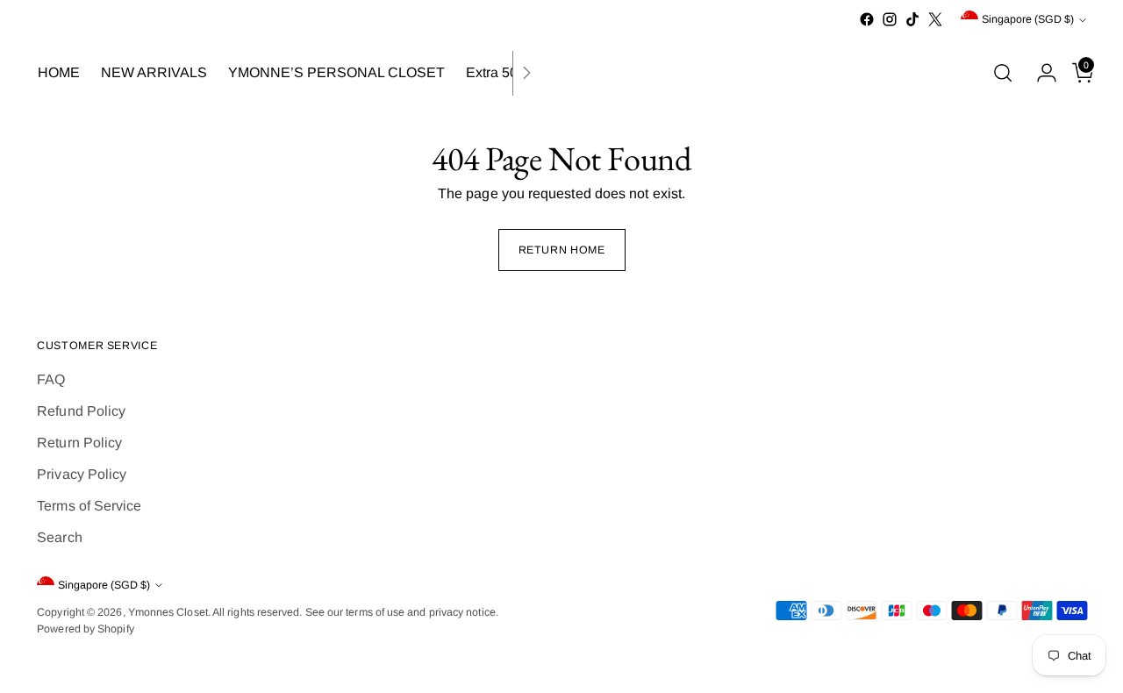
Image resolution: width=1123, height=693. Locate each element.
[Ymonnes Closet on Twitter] (935, 19)
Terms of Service (89, 505)
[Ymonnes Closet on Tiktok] (912, 19)
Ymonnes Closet (168, 612)
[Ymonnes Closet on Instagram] (890, 19)
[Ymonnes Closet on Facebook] (867, 19)
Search (59, 537)
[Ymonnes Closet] (561, 73)
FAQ (51, 379)
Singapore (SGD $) (1028, 19)
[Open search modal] (1002, 72)
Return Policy (79, 442)
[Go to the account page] (1039, 72)
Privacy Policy (81, 474)
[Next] (526, 73)
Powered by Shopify (85, 629)
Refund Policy (81, 411)
